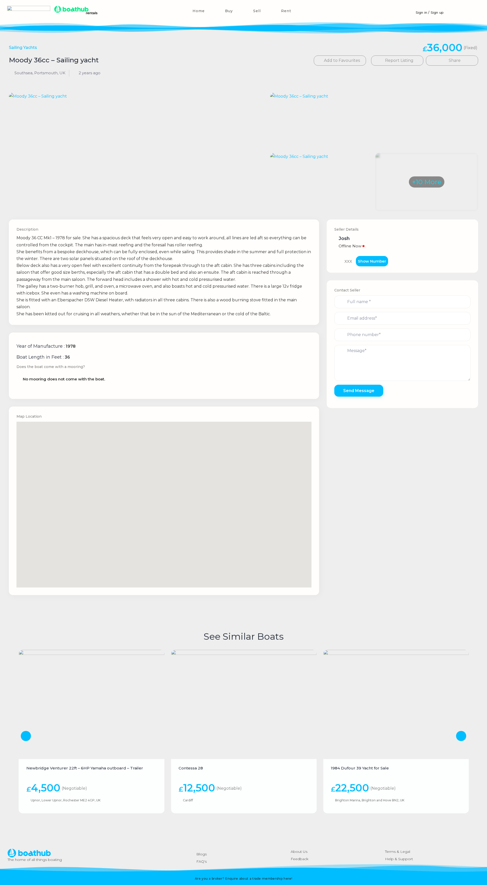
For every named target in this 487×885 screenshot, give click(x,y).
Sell (257, 11)
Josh (344, 238)
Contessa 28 (191, 768)
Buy (229, 11)
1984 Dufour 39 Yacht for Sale (360, 768)
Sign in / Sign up (430, 12)
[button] (469, 10)
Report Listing (398, 60)
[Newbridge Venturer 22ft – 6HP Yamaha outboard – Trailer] (91, 704)
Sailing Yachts (23, 47)
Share (454, 60)
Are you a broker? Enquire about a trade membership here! (243, 878)
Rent (286, 11)
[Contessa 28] (244, 704)
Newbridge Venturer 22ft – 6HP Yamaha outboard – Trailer (84, 768)
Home (199, 11)
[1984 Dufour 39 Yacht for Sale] (396, 704)
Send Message (358, 390)
